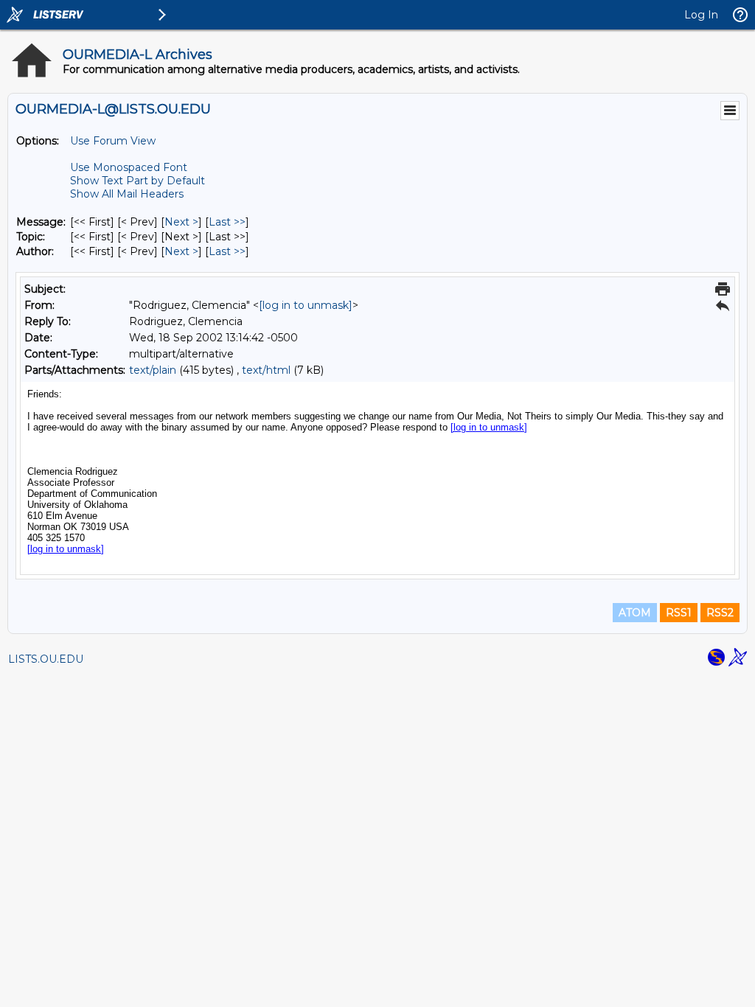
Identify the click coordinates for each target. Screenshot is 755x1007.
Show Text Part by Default (137, 180)
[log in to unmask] (305, 305)
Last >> (227, 222)
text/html (266, 370)
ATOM (635, 612)
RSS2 (720, 612)
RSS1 (679, 612)
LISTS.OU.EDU (45, 659)
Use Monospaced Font (128, 167)
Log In (701, 14)
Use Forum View (113, 140)
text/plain (152, 370)
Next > (181, 222)
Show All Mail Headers (127, 194)
